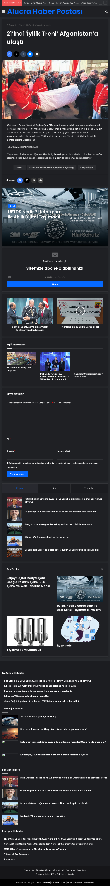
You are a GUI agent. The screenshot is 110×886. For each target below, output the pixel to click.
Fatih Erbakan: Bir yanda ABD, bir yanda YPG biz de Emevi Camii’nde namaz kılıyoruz (63, 777)
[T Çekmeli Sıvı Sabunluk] (55, 217)
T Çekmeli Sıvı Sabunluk (24, 650)
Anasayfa (12, 25)
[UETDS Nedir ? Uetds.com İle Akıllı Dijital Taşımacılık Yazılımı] (80, 589)
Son (54, 488)
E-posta (11, 451)
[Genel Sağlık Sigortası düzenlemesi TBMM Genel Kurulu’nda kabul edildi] (14, 552)
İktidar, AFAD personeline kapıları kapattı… (46, 537)
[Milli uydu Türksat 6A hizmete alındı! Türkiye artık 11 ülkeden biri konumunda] (55, 361)
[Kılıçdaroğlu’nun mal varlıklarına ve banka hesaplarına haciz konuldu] (14, 515)
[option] (55, 217)
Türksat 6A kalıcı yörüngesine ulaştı (38, 716)
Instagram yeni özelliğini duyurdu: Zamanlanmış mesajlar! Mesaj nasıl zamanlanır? (63, 742)
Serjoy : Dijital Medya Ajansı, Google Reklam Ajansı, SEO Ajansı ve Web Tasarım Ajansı (28, 582)
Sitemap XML (30, 870)
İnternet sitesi (63, 451)
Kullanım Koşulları (74, 882)
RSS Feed (41, 870)
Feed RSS (59, 870)
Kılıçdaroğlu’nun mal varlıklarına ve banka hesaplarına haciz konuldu (60, 511)
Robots (50, 870)
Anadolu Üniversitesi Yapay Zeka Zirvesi (88, 375)
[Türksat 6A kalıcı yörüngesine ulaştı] (10, 720)
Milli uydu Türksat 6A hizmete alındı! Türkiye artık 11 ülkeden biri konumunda (54, 376)
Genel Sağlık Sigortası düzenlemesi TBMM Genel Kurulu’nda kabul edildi (61, 549)
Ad (9, 439)
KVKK (63, 882)
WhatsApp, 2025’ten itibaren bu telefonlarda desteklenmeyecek (54, 754)
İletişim (31, 882)
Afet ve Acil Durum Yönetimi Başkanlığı (52, 167)
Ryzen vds (64, 645)
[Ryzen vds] (80, 629)
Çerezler (55, 882)
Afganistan (87, 167)
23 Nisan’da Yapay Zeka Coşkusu (19, 369)
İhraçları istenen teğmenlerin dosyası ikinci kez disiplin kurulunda (58, 524)
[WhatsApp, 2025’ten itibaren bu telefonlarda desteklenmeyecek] (10, 758)
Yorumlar (89, 488)
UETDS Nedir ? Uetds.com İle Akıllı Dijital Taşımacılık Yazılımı (79, 608)
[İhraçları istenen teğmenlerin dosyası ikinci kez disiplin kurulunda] (14, 528)
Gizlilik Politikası (43, 882)
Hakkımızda (21, 882)
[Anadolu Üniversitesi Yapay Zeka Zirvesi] (88, 361)
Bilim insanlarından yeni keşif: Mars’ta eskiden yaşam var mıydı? (53, 729)
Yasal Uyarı (89, 882)
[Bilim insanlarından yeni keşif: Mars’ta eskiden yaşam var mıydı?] (10, 733)
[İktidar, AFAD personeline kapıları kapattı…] (14, 541)
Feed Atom (70, 870)
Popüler (20, 488)
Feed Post (81, 870)
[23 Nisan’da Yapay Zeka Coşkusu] (21, 358)
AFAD (20, 167)
